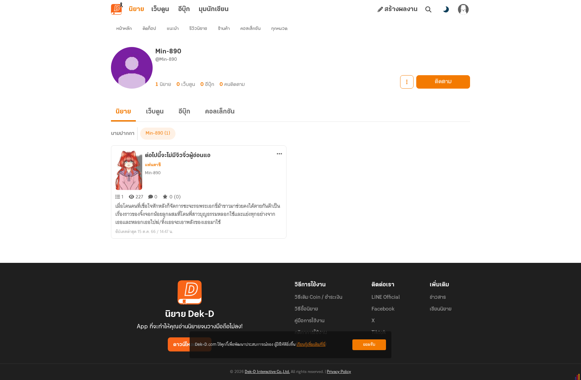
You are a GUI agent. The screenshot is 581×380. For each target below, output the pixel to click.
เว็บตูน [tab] (160, 9)
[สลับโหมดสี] (446, 9)
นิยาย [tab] (136, 9)
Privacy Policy (339, 372)
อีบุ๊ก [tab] (184, 9)
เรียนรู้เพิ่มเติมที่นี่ (311, 344)
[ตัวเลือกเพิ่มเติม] (407, 82)
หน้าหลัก (124, 28)
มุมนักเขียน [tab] (214, 9)
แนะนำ (173, 28)
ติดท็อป (149, 28)
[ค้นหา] (428, 9)
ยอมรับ (369, 344)
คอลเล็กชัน (250, 28)
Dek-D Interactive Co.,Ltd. (267, 372)
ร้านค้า (224, 28)
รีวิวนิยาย (198, 28)
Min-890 (154, 133)
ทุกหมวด (279, 28)
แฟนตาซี (153, 165)
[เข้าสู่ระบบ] (463, 9)
